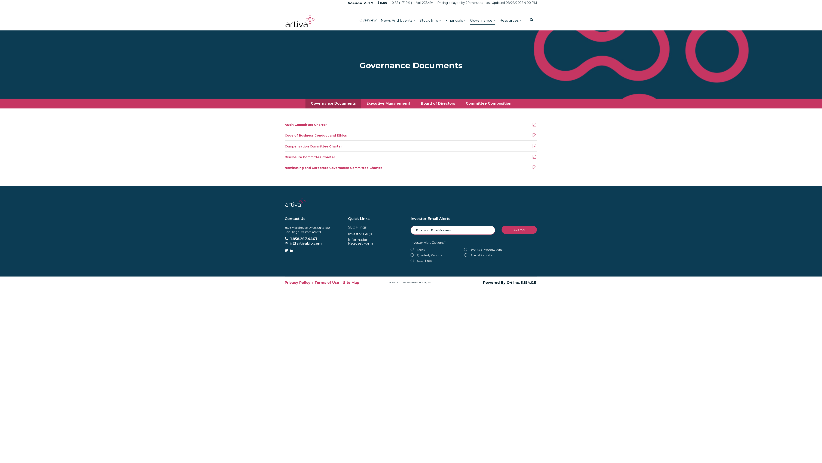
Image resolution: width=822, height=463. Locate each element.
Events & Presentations (486, 249)
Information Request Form (360, 241)
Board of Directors (438, 103)
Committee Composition (488, 103)
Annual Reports (481, 255)
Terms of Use (326, 283)
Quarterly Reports (429, 255)
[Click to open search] (531, 20)
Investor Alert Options (427, 243)
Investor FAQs (360, 234)
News (421, 249)
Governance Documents (333, 103)
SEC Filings (357, 227)
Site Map (351, 283)
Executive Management (388, 103)
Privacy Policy (297, 283)
